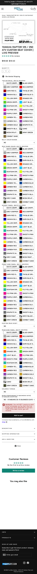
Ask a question (8, 439)
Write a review (18, 470)
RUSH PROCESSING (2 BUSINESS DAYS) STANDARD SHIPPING (16, 396)
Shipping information (10, 434)
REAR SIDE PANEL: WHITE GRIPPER (15, 330)
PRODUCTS (6, 537)
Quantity (5, 68)
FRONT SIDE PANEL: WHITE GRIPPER (15, 264)
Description (7, 428)
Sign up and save (9, 544)
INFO (4, 532)
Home (3, 15)
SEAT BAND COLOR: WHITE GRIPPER (15, 146)
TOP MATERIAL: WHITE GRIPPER (13, 80)
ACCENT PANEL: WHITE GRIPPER (14, 205)
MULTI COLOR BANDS (9, 139)
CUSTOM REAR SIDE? (9, 323)
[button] (6, 56)
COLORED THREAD (8, 389)
